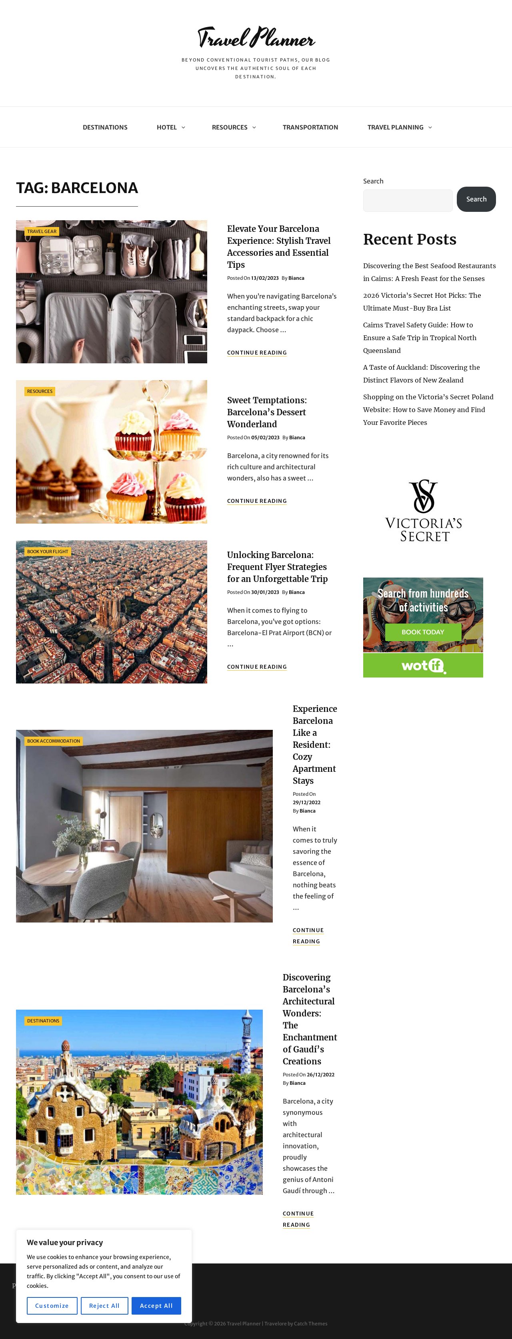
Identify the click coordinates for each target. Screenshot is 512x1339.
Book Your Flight (47, 551)
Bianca (296, 278)
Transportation (310, 127)
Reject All (104, 1305)
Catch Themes (311, 1324)
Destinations (105, 127)
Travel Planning (396, 127)
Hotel (167, 127)
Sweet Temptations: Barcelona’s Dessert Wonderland (267, 412)
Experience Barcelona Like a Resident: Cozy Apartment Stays (315, 745)
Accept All (156, 1305)
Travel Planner (256, 39)
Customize (52, 1305)
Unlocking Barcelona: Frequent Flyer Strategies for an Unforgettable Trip (277, 567)
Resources (230, 127)
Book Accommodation (53, 741)
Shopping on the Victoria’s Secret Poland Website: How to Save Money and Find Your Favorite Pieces (428, 409)
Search (373, 181)
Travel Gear (41, 231)
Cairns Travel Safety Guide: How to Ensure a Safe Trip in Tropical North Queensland (420, 338)
